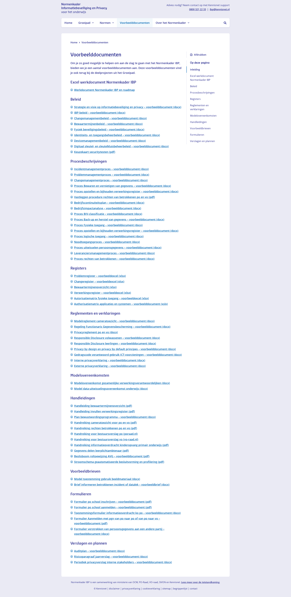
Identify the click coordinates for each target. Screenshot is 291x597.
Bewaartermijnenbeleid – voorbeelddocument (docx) (108, 124)
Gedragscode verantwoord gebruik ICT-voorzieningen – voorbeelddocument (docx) (128, 354)
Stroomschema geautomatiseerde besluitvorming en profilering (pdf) (119, 462)
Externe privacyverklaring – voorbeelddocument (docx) (110, 366)
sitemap (166, 588)
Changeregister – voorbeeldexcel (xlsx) (99, 281)
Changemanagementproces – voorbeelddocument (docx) (111, 180)
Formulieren (197, 134)
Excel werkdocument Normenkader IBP (202, 78)
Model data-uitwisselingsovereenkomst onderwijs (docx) (111, 388)
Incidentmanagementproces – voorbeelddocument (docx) (111, 169)
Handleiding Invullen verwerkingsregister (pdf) (104, 411)
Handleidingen (198, 122)
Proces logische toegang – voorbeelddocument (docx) (109, 236)
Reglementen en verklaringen (199, 107)
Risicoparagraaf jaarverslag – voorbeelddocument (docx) (111, 556)
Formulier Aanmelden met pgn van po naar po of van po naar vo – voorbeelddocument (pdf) (117, 521)
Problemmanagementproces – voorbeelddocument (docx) (111, 174)
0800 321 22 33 (197, 9)
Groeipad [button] (84, 23)
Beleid (193, 86)
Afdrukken (200, 54)
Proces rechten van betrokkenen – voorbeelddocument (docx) (114, 259)
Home (68, 23)
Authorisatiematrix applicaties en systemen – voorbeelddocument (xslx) (121, 304)
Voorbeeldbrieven (200, 128)
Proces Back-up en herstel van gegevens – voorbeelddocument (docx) (119, 219)
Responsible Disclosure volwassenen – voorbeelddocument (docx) (117, 338)
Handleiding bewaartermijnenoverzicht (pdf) (103, 406)
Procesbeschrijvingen (202, 92)
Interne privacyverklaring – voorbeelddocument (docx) (109, 360)
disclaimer (114, 588)
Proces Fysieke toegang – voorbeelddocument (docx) (108, 225)
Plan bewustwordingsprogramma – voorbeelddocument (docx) (115, 417)
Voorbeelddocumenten (135, 23)
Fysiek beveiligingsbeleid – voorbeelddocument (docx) (109, 129)
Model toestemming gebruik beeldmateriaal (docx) (107, 479)
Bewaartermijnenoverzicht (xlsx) (95, 287)
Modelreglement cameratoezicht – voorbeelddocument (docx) (114, 321)
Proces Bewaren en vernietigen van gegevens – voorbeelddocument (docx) (122, 186)
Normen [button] (105, 23)
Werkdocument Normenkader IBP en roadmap (104, 90)
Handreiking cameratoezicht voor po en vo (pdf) (105, 422)
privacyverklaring (131, 588)
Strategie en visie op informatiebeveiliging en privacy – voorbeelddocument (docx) (127, 107)
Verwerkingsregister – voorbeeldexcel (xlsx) (102, 292)
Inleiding (195, 69)
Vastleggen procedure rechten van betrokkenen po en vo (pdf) (114, 197)
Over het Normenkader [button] (171, 23)
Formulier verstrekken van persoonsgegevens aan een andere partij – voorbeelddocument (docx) (119, 531)
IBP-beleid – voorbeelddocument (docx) (99, 112)
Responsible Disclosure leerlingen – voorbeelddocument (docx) (115, 343)
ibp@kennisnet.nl (220, 9)
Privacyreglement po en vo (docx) (96, 332)
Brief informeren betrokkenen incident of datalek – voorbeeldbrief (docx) (121, 484)
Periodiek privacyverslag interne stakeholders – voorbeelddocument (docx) (123, 562)
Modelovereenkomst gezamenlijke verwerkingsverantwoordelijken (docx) (122, 383)
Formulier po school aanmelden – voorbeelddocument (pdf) (113, 507)
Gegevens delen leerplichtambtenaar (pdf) (101, 450)
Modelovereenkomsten (203, 115)
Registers (195, 99)
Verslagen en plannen (202, 141)
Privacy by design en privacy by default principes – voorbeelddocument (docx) (125, 349)
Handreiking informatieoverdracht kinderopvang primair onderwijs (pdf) (121, 445)
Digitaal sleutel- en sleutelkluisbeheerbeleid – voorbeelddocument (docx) (121, 146)
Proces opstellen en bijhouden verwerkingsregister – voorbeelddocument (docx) (126, 191)
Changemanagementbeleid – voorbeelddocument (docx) (110, 118)
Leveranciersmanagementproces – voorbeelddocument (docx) (114, 253)
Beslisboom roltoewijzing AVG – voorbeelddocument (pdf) (111, 456)
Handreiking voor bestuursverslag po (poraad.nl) (106, 434)
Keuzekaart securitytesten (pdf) (94, 152)
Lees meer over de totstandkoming (200, 582)
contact (193, 588)
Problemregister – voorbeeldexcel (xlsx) (100, 276)
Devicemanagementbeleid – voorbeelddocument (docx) (110, 140)
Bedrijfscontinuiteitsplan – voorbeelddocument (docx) (109, 202)
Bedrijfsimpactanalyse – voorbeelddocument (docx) (107, 208)
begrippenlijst (180, 588)
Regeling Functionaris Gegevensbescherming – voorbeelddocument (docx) (122, 326)
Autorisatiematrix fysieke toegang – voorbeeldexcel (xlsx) (111, 298)
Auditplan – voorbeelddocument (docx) (99, 551)
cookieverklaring (151, 588)
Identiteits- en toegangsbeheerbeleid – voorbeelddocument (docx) (117, 135)
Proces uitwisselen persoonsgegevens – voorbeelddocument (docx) (117, 247)
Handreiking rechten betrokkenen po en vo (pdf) (105, 428)
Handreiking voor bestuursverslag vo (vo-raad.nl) (106, 439)
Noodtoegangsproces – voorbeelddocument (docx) (107, 242)
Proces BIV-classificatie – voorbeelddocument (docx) (108, 214)
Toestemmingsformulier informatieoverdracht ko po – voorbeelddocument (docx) (127, 513)
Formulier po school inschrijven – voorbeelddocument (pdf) (113, 501)
